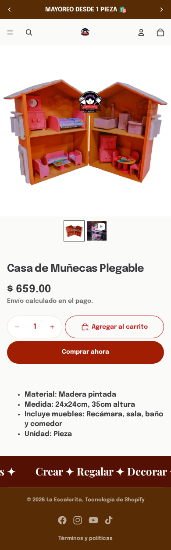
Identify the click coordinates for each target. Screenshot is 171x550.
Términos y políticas (85, 538)
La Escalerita (64, 500)
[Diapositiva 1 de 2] (74, 231)
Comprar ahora (85, 352)
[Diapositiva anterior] (9, 9)
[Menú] (10, 32)
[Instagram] (77, 520)
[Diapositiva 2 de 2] (97, 231)
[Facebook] (62, 520)
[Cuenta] (141, 32)
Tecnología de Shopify (115, 500)
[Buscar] (29, 32)
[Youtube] (93, 520)
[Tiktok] (108, 520)
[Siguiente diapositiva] (161, 9)
